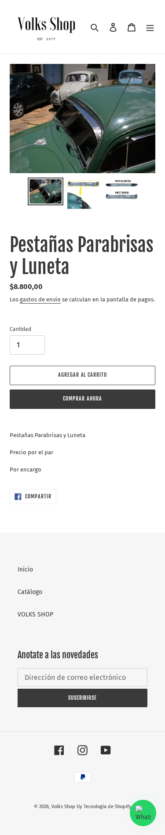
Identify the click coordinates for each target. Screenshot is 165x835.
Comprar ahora (82, 398)
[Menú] (150, 27)
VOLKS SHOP (35, 614)
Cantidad (20, 329)
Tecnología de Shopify (107, 806)
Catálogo (30, 592)
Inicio (25, 569)
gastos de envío (40, 299)
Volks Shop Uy (66, 806)
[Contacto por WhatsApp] (143, 813)
